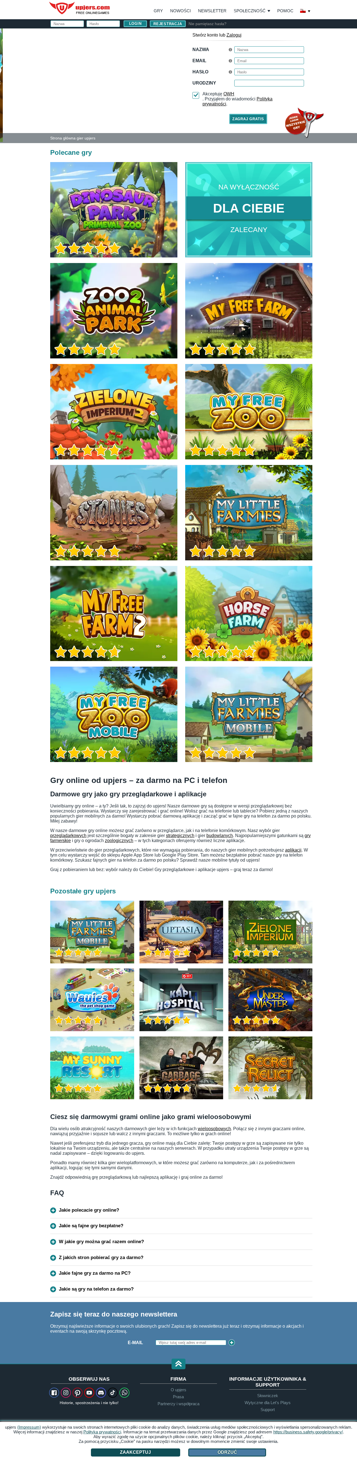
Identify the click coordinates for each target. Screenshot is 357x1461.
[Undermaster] (270, 999)
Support (267, 1409)
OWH (228, 93)
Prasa (178, 1396)
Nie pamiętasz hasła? (207, 23)
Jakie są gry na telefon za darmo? (96, 1289)
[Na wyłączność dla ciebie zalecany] (248, 209)
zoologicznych (119, 840)
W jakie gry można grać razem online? (101, 1241)
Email (199, 60)
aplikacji (293, 850)
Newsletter (212, 10)
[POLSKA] (305, 11)
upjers (79, 8)
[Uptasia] (181, 932)
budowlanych (219, 835)
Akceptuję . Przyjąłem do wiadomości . (237, 98)
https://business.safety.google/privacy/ (308, 1431)
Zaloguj (234, 35)
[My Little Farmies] (248, 512)
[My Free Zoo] (248, 411)
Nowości (180, 10)
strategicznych (180, 835)
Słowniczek (267, 1395)
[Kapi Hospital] (181, 999)
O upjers (178, 1389)
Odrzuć (227, 1452)
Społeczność (250, 10)
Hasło (200, 71)
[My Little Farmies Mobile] (248, 714)
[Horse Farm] (248, 613)
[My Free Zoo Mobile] (113, 714)
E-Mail (135, 1342)
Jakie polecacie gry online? (89, 1210)
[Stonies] (113, 512)
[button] (178, 1364)
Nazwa (200, 49)
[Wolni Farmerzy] (248, 310)
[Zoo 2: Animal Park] (1, 85)
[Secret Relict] (270, 1067)
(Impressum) (29, 1427)
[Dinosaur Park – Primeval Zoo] (113, 209)
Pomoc (285, 10)
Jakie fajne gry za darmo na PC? (95, 1273)
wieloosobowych (214, 1128)
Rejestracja (167, 24)
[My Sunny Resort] (92, 1067)
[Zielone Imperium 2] (113, 411)
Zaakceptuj (135, 1452)
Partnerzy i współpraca (178, 1403)
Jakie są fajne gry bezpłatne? (91, 1225)
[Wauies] (92, 999)
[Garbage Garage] (181, 1067)
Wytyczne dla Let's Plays (268, 1402)
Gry (158, 10)
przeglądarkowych (68, 835)
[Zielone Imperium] (270, 932)
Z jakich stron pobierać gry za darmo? (101, 1257)
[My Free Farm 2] (113, 613)
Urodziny (204, 83)
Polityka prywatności (102, 1431)
